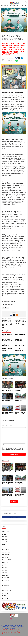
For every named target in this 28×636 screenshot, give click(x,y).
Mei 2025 (4, 570)
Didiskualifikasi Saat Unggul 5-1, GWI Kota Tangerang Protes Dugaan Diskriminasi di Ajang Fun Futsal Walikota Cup (20, 344)
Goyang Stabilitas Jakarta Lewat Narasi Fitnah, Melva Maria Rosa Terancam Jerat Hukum (7, 335)
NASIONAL (4, 60)
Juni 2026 (4, 536)
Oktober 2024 (5, 588)
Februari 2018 (5, 598)
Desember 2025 (6, 552)
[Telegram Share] (22, 58)
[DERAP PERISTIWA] (14, 3)
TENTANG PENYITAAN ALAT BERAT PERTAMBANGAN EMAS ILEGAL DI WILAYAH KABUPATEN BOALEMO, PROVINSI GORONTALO (7, 349)
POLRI (12, 631)
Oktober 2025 (5, 557)
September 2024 (6, 590)
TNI (8, 631)
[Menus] (2, 2)
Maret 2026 (5, 544)
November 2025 (6, 554)
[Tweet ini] (19, 58)
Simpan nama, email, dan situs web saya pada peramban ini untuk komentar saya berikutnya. (13, 449)
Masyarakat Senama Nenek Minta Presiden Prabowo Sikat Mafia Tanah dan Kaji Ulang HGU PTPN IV (7, 344)
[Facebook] (11, 314)
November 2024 (6, 585)
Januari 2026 (5, 549)
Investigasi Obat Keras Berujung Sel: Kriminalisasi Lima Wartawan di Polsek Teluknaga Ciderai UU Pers (7, 340)
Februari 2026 (5, 547)
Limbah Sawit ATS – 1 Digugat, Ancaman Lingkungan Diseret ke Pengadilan (20, 321)
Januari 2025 (5, 580)
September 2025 (6, 560)
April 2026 (4, 542)
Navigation (17, 631)
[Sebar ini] (16, 58)
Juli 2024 (4, 595)
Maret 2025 (5, 575)
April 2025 (4, 572)
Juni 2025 (4, 567)
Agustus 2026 (5, 531)
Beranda (4, 35)
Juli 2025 (4, 565)
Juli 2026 (4, 534)
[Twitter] (14, 314)
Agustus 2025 (5, 562)
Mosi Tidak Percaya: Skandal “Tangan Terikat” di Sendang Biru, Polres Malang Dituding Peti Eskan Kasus (7, 323)
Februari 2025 (5, 577)
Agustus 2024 (5, 593)
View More (14, 501)
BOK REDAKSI (5, 629)
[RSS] (17, 314)
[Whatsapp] (16, 61)
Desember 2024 (6, 583)
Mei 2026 (4, 539)
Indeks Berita (4, 633)
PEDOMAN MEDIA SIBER (15, 629)
